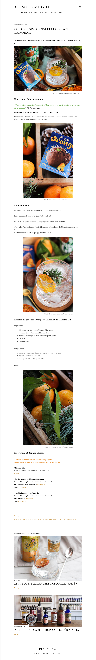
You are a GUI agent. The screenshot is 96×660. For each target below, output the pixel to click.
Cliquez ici (18, 473)
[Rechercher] (80, 6)
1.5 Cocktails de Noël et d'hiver (52, 519)
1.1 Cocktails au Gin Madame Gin (31, 519)
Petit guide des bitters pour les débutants (46, 630)
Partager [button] (17, 516)
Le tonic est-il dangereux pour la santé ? (45, 583)
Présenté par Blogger (50, 649)
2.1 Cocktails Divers (69, 519)
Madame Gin (35, 7)
